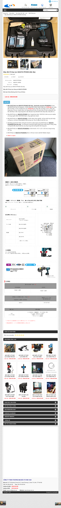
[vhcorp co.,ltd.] (30, 8)
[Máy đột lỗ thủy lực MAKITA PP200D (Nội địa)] (30, 37)
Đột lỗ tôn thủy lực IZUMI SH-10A (37, 395)
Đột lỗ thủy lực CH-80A (23, 395)
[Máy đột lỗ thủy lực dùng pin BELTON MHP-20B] (23, 348)
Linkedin (21, 76)
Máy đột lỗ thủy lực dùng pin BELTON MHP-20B (23, 357)
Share (6, 76)
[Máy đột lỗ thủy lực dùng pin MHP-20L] (23, 368)
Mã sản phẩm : (8, 80)
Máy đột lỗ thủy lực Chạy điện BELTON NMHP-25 (37, 357)
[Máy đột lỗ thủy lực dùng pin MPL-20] (10, 368)
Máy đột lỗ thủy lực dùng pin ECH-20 (10, 357)
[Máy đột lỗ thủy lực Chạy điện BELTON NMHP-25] (37, 348)
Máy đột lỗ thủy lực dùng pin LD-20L (51, 357)
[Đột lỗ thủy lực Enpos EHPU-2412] (51, 387)
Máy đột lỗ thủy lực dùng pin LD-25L (51, 376)
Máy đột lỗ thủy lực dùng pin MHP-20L (23, 376)
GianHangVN (55, 492)
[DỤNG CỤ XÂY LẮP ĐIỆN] (58, 504)
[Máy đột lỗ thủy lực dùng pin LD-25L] (51, 368)
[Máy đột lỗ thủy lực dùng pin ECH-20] (10, 348)
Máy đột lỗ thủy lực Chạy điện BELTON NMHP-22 (10, 396)
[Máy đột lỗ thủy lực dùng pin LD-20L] (51, 348)
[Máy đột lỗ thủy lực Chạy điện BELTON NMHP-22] (10, 387)
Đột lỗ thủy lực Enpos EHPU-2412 (51, 395)
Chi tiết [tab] (6, 102)
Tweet (14, 76)
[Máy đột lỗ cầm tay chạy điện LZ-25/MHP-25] (37, 368)
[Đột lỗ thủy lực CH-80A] (23, 387)
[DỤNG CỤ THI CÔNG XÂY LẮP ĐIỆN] (3, 503)
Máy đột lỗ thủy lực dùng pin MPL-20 (10, 376)
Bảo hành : (9, 84)
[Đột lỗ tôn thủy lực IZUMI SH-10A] (37, 387)
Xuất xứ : (10, 82)
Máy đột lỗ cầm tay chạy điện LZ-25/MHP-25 (37, 376)
